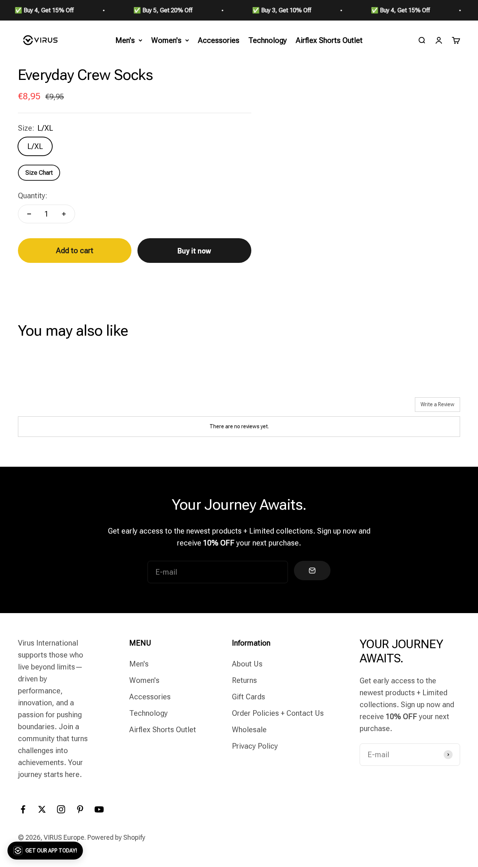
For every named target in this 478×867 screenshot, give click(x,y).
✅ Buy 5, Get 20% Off (152, 10)
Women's (166, 40)
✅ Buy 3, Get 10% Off (271, 10)
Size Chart (39, 172)
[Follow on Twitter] (42, 809)
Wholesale (249, 729)
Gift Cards (248, 696)
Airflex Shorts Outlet (329, 40)
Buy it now (194, 250)
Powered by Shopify (116, 837)
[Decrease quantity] (29, 214)
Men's (125, 40)
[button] (45, 851)
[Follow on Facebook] (23, 809)
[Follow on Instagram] (61, 809)
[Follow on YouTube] (99, 809)
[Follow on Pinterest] (80, 809)
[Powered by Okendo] (51, 407)
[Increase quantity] (64, 214)
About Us (247, 663)
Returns (244, 680)
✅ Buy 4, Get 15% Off (33, 10)
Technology (267, 40)
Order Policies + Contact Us (278, 713)
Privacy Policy (255, 746)
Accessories (218, 40)
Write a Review (437, 404)
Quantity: (32, 195)
